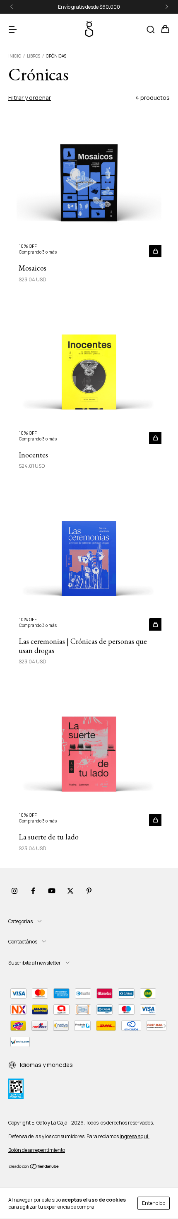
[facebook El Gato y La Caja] (33, 891)
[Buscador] (151, 30)
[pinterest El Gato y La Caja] (89, 891)
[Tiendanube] (34, 1167)
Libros (33, 56)
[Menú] (12, 30)
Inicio (14, 56)
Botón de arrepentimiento (36, 1150)
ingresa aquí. (134, 1136)
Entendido (153, 1203)
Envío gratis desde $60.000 (89, 6)
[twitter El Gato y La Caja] (70, 891)
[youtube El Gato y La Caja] (52, 891)
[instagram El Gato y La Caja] (14, 891)
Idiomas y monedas (46, 1065)
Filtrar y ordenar (29, 98)
